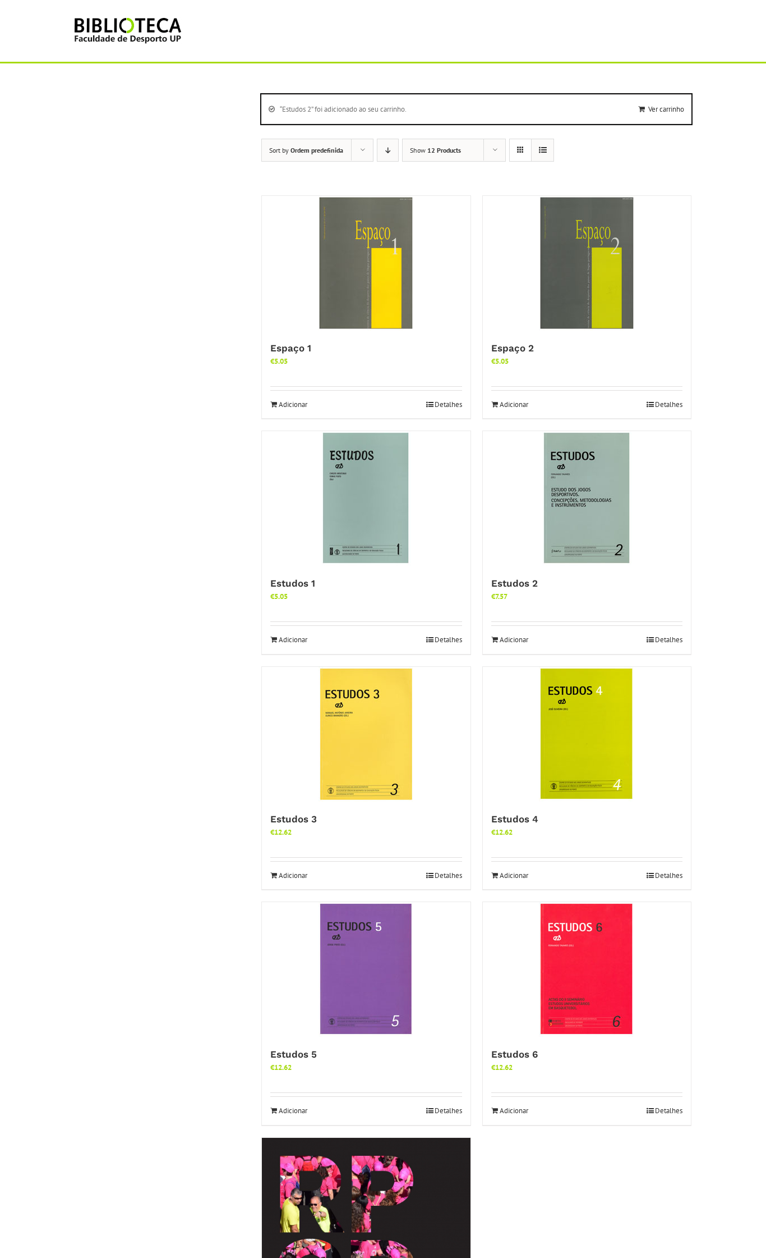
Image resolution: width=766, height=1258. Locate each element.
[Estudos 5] (366, 969)
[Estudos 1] (366, 498)
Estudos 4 (514, 819)
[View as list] (542, 150)
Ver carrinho (666, 109)
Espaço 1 (290, 348)
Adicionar (293, 404)
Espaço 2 (512, 348)
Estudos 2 (514, 583)
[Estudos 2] (587, 498)
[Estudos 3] (366, 734)
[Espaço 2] (587, 263)
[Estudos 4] (587, 734)
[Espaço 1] (366, 263)
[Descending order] (388, 150)
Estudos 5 (293, 1054)
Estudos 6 (514, 1054)
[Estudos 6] (587, 969)
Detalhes (448, 404)
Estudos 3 (293, 819)
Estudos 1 (292, 583)
